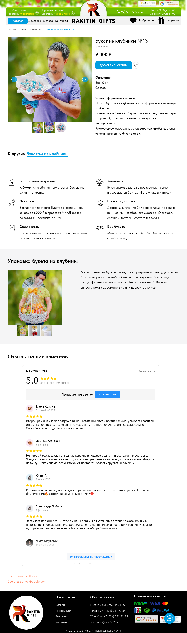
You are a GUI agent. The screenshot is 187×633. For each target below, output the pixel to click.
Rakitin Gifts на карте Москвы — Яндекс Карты (91, 564)
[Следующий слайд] (85, 79)
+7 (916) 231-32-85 (116, 616)
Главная (12, 29)
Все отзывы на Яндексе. (24, 576)
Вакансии (61, 616)
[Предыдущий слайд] (14, 79)
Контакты (61, 622)
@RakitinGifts (110, 622)
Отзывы (60, 605)
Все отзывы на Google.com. (27, 581)
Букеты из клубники (31, 29)
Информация (63, 610)
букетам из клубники (47, 153)
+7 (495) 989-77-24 (127, 12)
